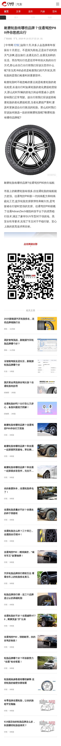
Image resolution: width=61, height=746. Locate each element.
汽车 (19, 4)
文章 (18, 11)
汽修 (42, 11)
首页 (6, 11)
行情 (16, 45)
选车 (30, 11)
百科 (54, 11)
